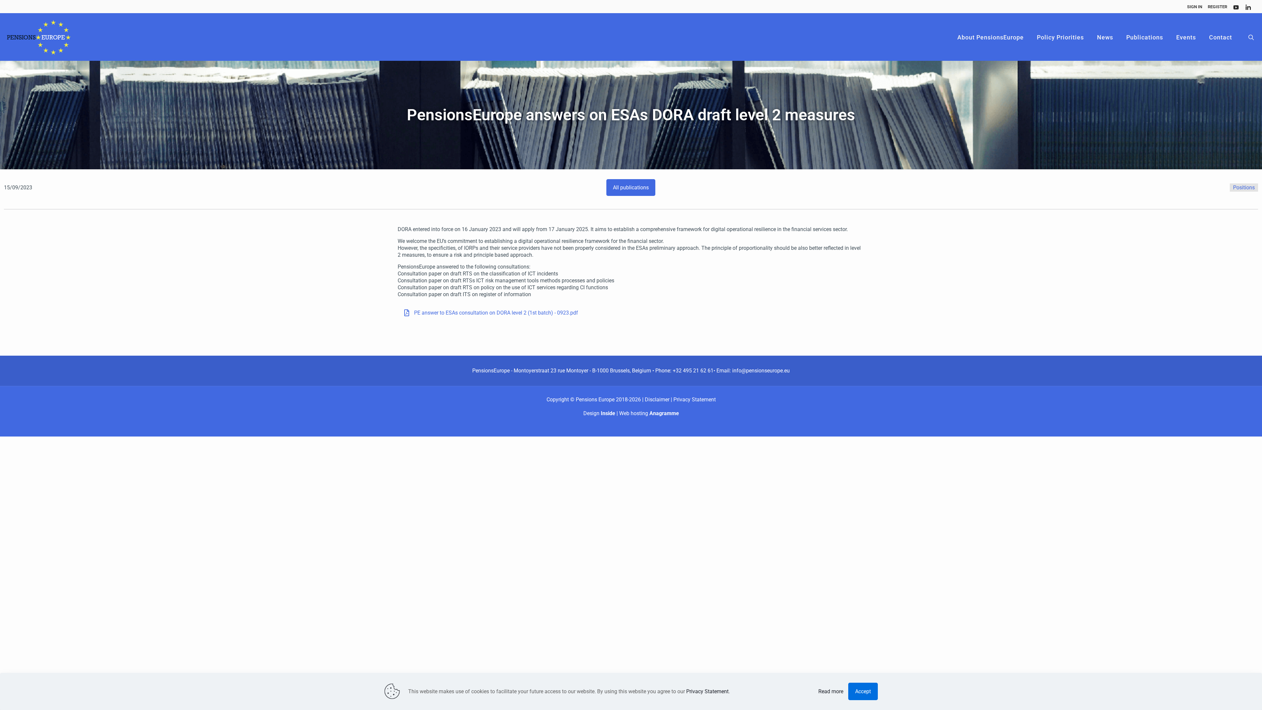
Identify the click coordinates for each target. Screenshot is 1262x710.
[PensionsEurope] (39, 37)
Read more (830, 691)
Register (1217, 6)
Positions (1244, 187)
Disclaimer (658, 399)
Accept (863, 691)
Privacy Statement (694, 399)
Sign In (1194, 6)
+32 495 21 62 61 (693, 370)
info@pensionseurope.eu (761, 370)
